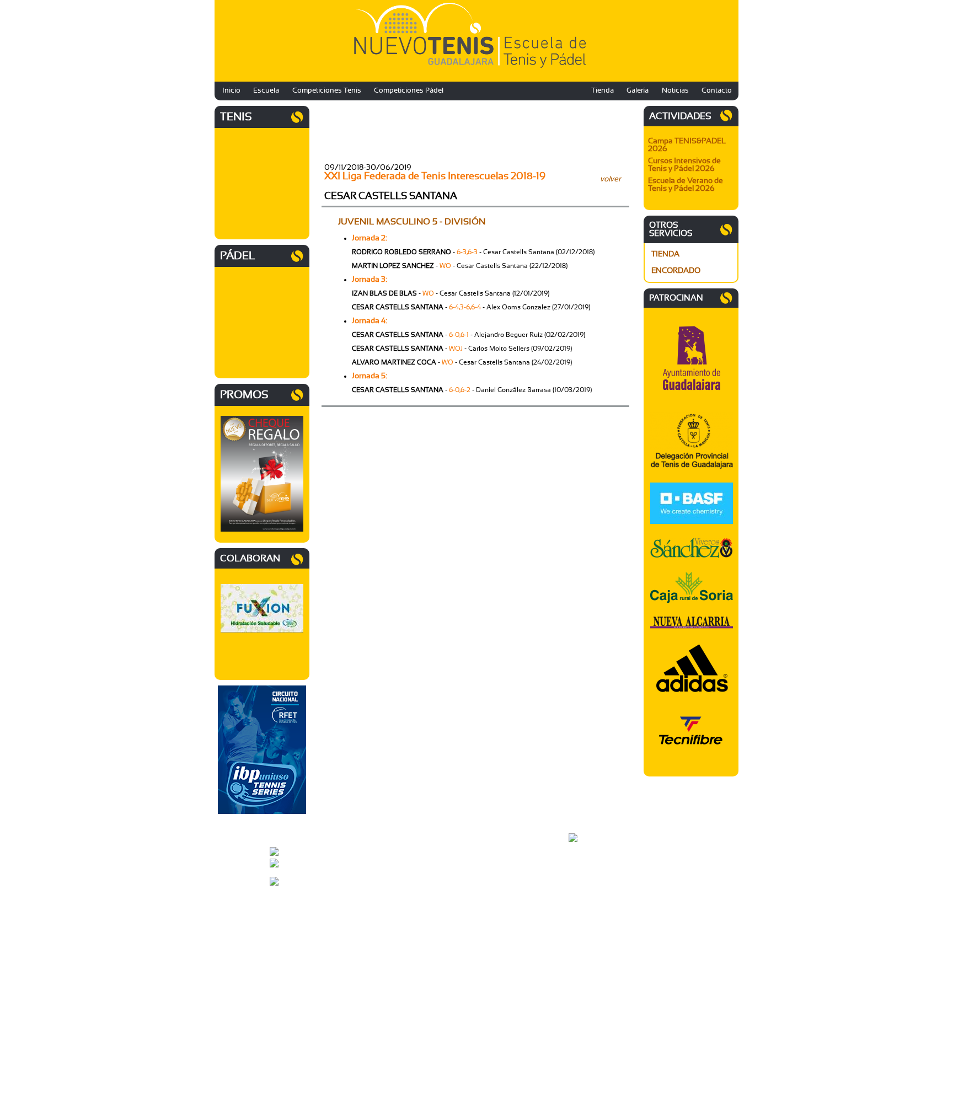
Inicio (231, 90)
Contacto (717, 90)
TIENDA (665, 254)
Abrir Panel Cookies (599, 918)
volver (610, 179)
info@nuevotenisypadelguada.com (354, 857)
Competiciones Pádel (408, 90)
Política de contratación (604, 905)
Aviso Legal (586, 885)
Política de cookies (597, 898)
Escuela (266, 90)
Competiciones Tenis (326, 90)
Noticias (675, 90)
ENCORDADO (675, 271)
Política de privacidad (601, 891)
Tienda (602, 90)
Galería (638, 90)
